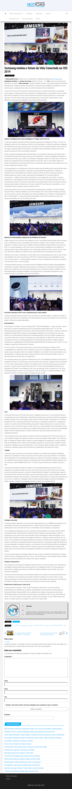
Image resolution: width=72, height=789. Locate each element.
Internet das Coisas (38, 625)
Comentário (8, 656)
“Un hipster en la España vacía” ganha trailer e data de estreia (21, 771)
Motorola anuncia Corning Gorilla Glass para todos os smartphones (22, 762)
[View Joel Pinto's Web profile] (22, 610)
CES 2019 (17, 625)
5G (13, 625)
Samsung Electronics (57, 625)
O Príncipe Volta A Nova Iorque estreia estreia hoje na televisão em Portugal (25, 747)
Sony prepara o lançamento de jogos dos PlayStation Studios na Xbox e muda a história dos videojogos (32, 738)
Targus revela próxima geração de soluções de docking (48, 633)
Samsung (47, 625)
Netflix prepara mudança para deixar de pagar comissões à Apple (22, 759)
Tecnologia (29, 13)
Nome (6, 681)
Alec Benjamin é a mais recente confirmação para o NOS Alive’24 (22, 765)
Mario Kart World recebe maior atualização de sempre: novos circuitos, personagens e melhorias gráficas (33, 729)
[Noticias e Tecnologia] (5, 13)
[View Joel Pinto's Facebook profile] (22, 606)
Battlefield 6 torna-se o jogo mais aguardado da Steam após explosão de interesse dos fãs (29, 732)
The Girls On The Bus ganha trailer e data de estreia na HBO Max (22, 756)
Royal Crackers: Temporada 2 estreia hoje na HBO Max (19, 750)
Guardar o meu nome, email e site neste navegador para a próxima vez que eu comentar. (32, 705)
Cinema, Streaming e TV (16, 13)
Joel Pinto (7, 642)
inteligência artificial (26, 625)
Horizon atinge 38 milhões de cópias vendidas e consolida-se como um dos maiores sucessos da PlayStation (34, 735)
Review (38, 19)
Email (6, 689)
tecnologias (57, 79)
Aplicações (39, 13)
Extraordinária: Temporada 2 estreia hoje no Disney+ (18, 741)
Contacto (8, 779)
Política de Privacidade (11, 776)
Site (5, 697)
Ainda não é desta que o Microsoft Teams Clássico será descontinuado (24, 768)
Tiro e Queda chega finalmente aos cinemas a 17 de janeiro (22, 633)
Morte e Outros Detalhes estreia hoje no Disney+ (18, 744)
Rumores (48, 13)
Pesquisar (7, 714)
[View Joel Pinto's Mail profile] (22, 614)
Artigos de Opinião (27, 19)
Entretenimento (13, 19)
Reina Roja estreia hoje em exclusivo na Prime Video (18, 753)
